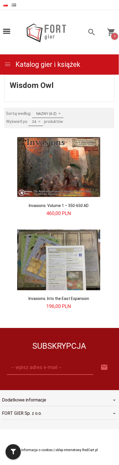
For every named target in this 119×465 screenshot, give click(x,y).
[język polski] (5, 4)
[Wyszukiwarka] (88, 33)
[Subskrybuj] (104, 367)
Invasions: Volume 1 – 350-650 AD (59, 205)
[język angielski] (14, 4)
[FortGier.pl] (46, 32)
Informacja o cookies (37, 450)
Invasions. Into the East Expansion (59, 298)
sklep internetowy (68, 450)
